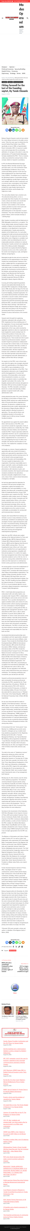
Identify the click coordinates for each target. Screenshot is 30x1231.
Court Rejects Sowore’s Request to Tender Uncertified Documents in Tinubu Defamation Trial (15, 1192)
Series (19, 73)
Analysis (4, 67)
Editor (15, 993)
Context (4, 82)
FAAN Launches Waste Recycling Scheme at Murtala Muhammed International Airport (15, 1182)
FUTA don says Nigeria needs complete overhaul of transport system (22, 1018)
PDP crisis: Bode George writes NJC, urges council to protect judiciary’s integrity (14, 1159)
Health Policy (6, 71)
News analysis (12, 950)
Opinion (11, 67)
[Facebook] (6, 130)
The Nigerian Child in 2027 (8, 1016)
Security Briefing (20, 69)
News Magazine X (16, 1228)
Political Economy (7, 69)
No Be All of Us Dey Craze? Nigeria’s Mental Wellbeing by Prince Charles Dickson (14, 1082)
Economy (15, 71)
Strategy (12, 73)
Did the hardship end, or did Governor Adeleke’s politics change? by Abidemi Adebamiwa (14, 1051)
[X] (10, 130)
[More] (23, 130)
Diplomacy (5, 73)
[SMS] (19, 130)
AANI (23, 73)
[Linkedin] (13, 130)
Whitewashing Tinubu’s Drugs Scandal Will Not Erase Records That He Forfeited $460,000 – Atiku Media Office (15, 1149)
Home (3, 77)
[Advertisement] (15, 50)
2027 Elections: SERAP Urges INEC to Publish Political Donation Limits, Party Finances (14, 1072)
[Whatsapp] (16, 130)
